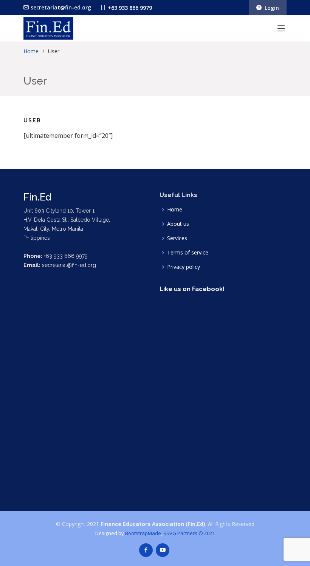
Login (270, 7)
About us (178, 224)
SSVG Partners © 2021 (189, 533)
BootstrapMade (143, 533)
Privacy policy (183, 267)
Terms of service (187, 252)
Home (31, 51)
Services (177, 238)
